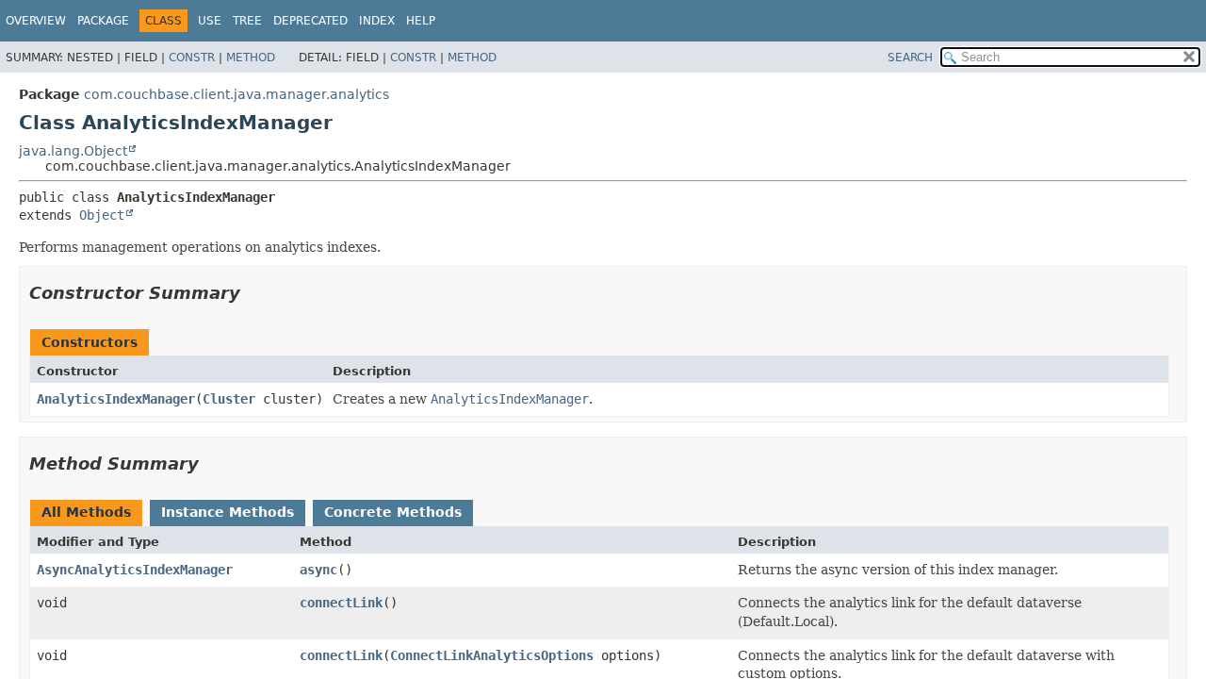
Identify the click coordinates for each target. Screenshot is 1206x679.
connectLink (341, 602)
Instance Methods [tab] (227, 512)
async (318, 569)
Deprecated (310, 20)
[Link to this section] (253, 293)
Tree (247, 20)
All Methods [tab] (86, 512)
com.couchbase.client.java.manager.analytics (236, 94)
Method (250, 57)
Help (420, 20)
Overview (36, 20)
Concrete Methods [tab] (393, 512)
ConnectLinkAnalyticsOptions (492, 655)
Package (103, 20)
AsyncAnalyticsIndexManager (135, 569)
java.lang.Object (73, 150)
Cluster (229, 398)
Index (377, 20)
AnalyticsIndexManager (116, 398)
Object (101, 215)
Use (209, 20)
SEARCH (910, 57)
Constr (192, 57)
